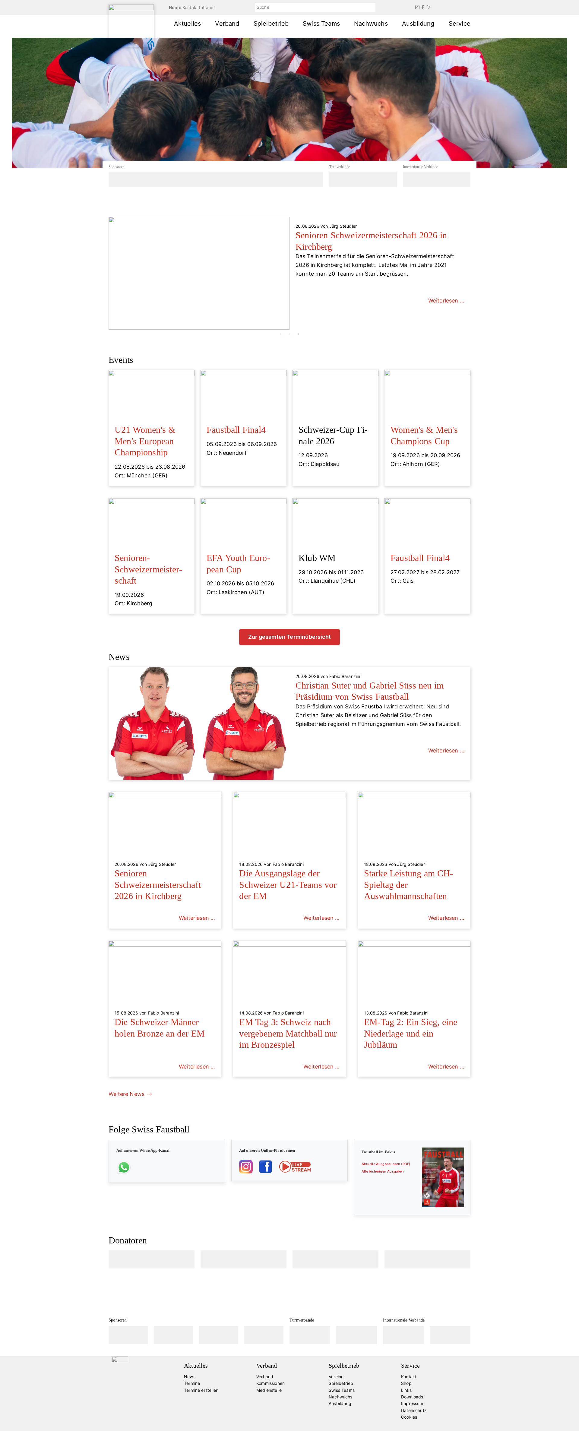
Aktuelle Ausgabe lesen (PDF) (386, 1164)
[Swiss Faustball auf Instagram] (246, 1166)
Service (459, 23)
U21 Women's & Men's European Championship (145, 441)
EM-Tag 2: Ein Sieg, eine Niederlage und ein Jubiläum (410, 1033)
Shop (406, 1383)
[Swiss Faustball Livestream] (294, 1166)
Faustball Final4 (236, 430)
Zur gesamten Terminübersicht (289, 637)
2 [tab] (289, 334)
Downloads (412, 1396)
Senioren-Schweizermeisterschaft (148, 569)
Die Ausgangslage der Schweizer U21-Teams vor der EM (288, 884)
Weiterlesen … (446, 309)
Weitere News (126, 1094)
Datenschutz (414, 1410)
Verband (227, 23)
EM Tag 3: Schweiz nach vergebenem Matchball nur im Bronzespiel (288, 1033)
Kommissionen (270, 1383)
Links (406, 1390)
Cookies (409, 1417)
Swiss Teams (321, 23)
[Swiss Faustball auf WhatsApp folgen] (123, 1166)
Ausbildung (418, 23)
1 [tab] (280, 334)
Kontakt (190, 7)
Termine (192, 1383)
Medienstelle (269, 1390)
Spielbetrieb (271, 23)
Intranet (207, 7)
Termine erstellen (201, 1390)
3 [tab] (299, 334)
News (189, 1376)
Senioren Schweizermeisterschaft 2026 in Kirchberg (158, 884)
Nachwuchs (371, 23)
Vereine (336, 1376)
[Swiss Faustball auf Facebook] (265, 1166)
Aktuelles (187, 23)
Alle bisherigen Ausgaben (383, 1171)
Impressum (412, 1403)
